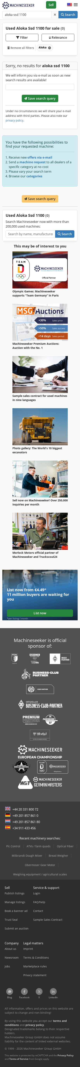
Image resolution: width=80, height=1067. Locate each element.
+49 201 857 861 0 (25, 815)
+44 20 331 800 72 (25, 809)
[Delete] (55, 14)
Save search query (41, 98)
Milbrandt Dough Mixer (27, 855)
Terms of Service (18, 1059)
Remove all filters (22, 48)
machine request (32, 162)
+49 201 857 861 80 (26, 822)
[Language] (69, 5)
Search (69, 15)
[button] (76, 5)
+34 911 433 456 (24, 828)
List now (40, 613)
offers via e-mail (39, 157)
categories (34, 176)
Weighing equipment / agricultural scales (40, 874)
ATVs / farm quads (38, 846)
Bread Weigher (58, 855)
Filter (23, 37)
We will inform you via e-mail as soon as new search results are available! (38, 77)
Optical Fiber (65, 846)
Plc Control (13, 846)
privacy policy (14, 120)
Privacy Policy (65, 1055)
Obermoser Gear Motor (40, 865)
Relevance (59, 37)
